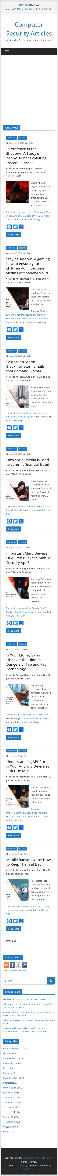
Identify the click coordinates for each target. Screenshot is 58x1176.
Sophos (7, 1117)
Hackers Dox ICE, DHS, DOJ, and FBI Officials (25, 999)
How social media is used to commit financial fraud (27, 462)
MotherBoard (10, 1087)
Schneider (8, 1102)
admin (30, 143)
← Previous (9, 940)
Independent (9, 1058)
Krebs (6, 1068)
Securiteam (9, 1107)
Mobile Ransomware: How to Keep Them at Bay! (28, 862)
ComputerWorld (11, 1048)
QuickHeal (11, 138)
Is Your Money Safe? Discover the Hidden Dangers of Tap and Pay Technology (26, 662)
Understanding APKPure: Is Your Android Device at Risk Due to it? (27, 766)
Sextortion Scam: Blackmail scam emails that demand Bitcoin (25, 366)
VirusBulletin (9, 1126)
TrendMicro (9, 1121)
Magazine (8, 1073)
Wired (6, 1131)
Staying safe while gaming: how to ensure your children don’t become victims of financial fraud (28, 265)
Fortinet (7, 1053)
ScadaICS (7, 1097)
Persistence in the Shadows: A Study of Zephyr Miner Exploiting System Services (26, 155)
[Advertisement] (29, 86)
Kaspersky (8, 1063)
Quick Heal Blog (32, 219)
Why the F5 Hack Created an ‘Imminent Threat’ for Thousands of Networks (31, 11)
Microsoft (8, 1082)
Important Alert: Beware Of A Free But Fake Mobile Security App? (28, 558)
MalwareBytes (10, 1077)
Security (22, 138)
